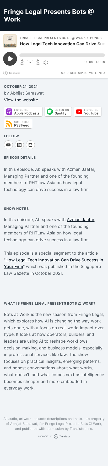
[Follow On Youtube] (8, 144)
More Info (97, 72)
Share (82, 72)
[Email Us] (30, 144)
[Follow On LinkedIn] (19, 144)
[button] (62, 55)
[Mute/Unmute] (45, 62)
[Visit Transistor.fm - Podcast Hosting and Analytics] (11, 73)
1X (30, 62)
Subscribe (69, 72)
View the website (21, 99)
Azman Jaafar (80, 219)
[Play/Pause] (10, 41)
